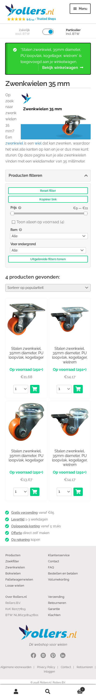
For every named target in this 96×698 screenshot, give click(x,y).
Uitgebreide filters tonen (48, 259)
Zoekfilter (12, 561)
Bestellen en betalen (63, 573)
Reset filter (48, 190)
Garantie (54, 609)
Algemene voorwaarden (15, 667)
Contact (53, 561)
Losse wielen (14, 585)
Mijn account (16, 691)
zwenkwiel (14, 143)
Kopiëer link (48, 199)
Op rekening (20, 540)
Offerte (16, 533)
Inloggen (49, 671)
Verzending (56, 597)
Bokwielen (13, 573)
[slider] (12, 213)
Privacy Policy (46, 667)
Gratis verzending (24, 512)
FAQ (51, 567)
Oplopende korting (25, 526)
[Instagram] (43, 656)
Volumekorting (58, 579)
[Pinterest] (53, 656)
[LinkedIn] (63, 656)
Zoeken (48, 691)
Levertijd (17, 519)
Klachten (54, 615)
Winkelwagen (73, 688)
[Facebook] (33, 656)
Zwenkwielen (15, 567)
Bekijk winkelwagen (60, 67)
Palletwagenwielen (19, 579)
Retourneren (57, 603)
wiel (38, 143)
